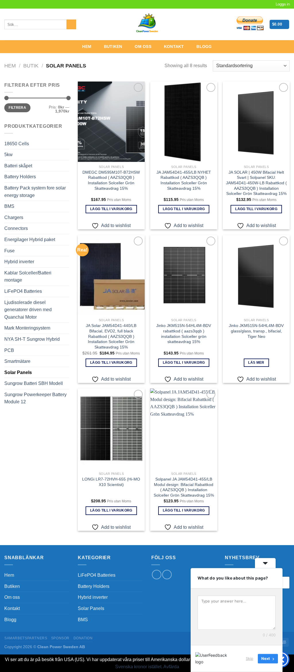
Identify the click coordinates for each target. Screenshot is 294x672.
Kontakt (174, 46)
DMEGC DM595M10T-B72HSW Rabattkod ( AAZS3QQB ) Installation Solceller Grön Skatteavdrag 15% (111, 180)
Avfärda (171, 666)
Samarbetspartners (25, 638)
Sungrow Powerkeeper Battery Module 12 (35, 398)
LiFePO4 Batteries (23, 291)
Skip (249, 658)
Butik (30, 66)
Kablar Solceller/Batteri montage (27, 276)
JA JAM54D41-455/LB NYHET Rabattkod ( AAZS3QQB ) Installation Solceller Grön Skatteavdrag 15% (183, 180)
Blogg (204, 46)
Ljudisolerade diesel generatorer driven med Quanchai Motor (28, 309)
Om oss (143, 46)
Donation (83, 638)
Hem (86, 46)
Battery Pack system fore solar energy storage (35, 191)
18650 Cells (16, 143)
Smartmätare (17, 361)
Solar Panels (18, 372)
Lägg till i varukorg (111, 209)
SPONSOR (60, 638)
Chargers (13, 217)
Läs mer (256, 362)
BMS (9, 206)
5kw (8, 154)
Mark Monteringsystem (27, 328)
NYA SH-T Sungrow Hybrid (32, 339)
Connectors (16, 228)
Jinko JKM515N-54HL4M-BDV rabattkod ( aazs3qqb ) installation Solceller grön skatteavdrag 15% (183, 333)
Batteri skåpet (18, 165)
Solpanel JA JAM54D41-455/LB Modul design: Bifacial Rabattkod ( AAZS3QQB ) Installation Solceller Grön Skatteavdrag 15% (184, 487)
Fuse (9, 250)
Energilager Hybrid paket (29, 239)
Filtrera (17, 108)
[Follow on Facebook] (7, 4)
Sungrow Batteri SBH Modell (33, 383)
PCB (9, 350)
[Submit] (71, 24)
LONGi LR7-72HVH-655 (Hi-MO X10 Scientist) (111, 482)
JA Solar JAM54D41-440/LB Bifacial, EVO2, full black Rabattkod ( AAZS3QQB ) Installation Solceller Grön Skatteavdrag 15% (111, 336)
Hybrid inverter (19, 261)
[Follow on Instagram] (12, 4)
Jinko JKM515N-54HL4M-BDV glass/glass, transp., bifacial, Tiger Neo (256, 330)
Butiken (113, 46)
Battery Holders (20, 176)
